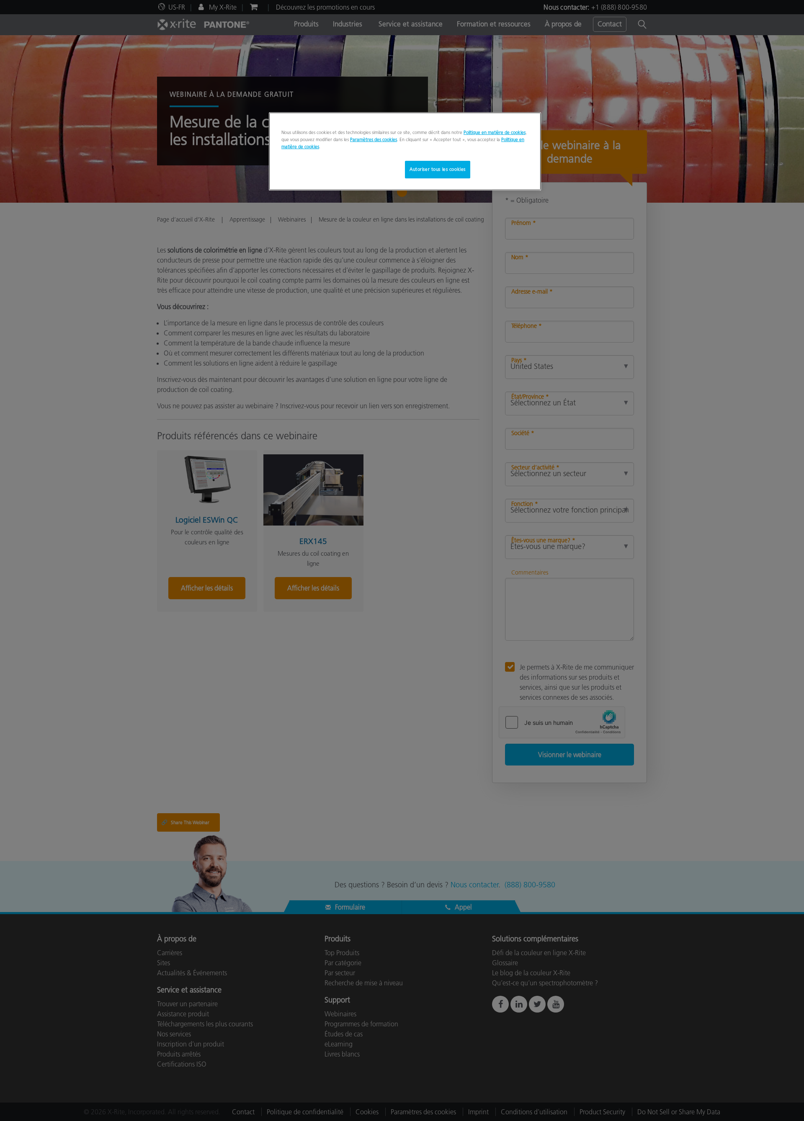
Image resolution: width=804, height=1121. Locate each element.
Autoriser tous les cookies (438, 169)
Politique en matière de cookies (495, 132)
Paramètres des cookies (373, 139)
